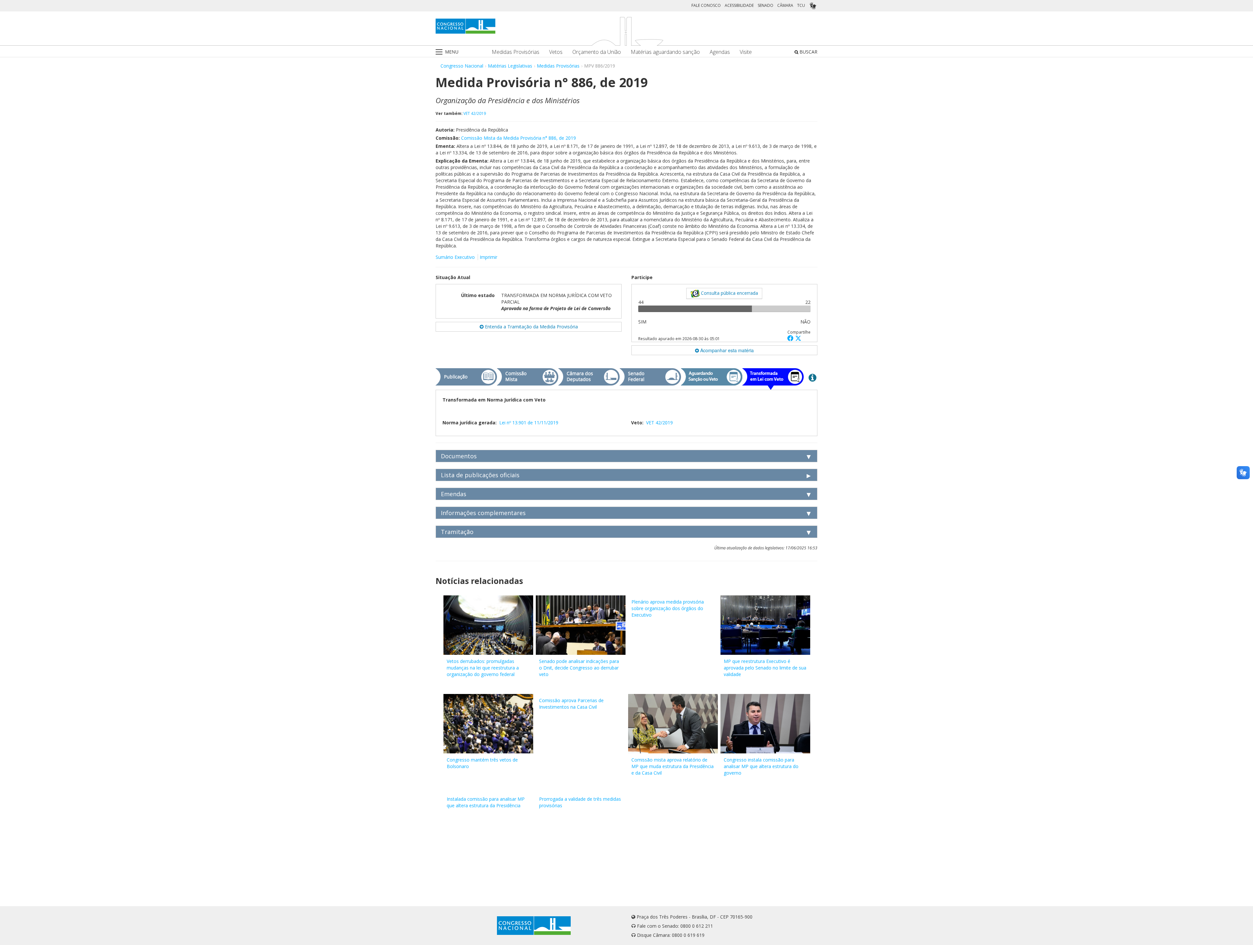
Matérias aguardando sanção (665, 52)
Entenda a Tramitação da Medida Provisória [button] (531, 326)
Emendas (453, 494)
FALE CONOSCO (706, 5)
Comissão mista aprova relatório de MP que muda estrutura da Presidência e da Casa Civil (672, 766)
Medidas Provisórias (515, 52)
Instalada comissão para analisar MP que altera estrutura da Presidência (486, 802)
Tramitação (457, 532)
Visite (746, 52)
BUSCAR (807, 52)
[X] (798, 338)
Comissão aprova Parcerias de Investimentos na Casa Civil (571, 703)
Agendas (720, 52)
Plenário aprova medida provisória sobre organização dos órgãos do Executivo (667, 608)
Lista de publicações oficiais (480, 475)
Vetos (556, 52)
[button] (791, 338)
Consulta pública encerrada (729, 293)
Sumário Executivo (455, 257)
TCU (801, 5)
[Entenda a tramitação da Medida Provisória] (812, 377)
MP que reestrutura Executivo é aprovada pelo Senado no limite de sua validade (765, 667)
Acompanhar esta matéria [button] (726, 350)
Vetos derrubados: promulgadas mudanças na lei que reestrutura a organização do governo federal (483, 667)
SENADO (765, 5)
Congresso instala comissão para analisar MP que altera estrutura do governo (761, 766)
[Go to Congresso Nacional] (465, 26)
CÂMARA (785, 5)
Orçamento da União (596, 52)
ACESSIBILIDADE (739, 5)
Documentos (459, 456)
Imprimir (488, 257)
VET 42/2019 (474, 113)
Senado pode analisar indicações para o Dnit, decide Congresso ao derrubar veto (579, 667)
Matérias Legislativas (510, 66)
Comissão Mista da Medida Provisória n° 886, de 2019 (518, 138)
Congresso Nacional (462, 66)
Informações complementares (483, 513)
